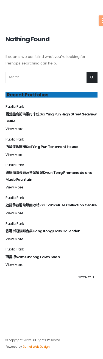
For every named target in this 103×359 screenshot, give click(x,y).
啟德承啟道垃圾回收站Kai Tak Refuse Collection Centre (51, 205)
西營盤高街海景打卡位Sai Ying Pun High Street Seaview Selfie (51, 118)
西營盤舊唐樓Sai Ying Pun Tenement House (41, 146)
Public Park (14, 106)
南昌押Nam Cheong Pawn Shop (32, 257)
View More (14, 128)
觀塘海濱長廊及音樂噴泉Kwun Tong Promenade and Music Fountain (48, 176)
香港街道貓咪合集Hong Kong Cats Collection (42, 231)
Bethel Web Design (36, 347)
